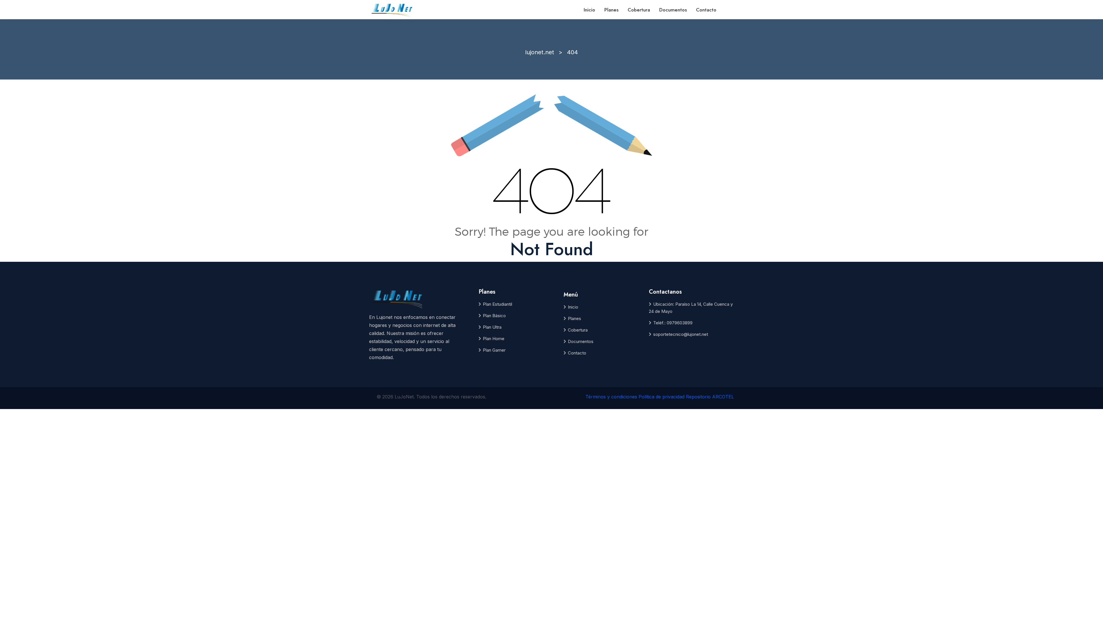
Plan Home (493, 338)
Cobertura (639, 9)
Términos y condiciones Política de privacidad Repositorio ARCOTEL (659, 397)
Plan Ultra (492, 327)
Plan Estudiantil (497, 304)
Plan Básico (494, 315)
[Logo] (392, 10)
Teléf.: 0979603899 (673, 323)
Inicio (589, 9)
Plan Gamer (494, 350)
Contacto (706, 9)
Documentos (673, 9)
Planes (611, 9)
